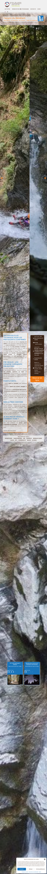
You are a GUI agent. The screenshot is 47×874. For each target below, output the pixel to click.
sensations (37, 438)
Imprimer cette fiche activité (9, 430)
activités (7, 9)
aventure (8, 438)
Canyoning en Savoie (23, 438)
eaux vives (32, 440)
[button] (44, 859)
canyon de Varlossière (20, 410)
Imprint (40, 871)
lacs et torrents (18, 440)
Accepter (22, 869)
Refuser (30, 869)
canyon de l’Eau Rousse (22, 343)
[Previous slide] (2, 178)
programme (25, 9)
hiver (38, 9)
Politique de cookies (25, 871)
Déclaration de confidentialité (33, 871)
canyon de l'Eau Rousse (19, 405)
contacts (33, 9)
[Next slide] (45, 178)
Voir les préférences (40, 869)
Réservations (16, 9)
